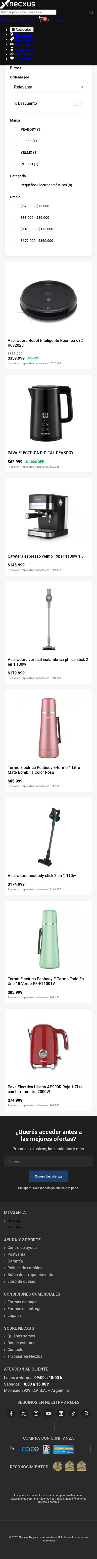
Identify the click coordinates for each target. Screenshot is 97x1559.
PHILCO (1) (29, 164)
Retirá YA (22, 34)
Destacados (25, 39)
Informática (25, 49)
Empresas (23, 54)
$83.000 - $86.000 (35, 218)
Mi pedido (14, 1220)
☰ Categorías (22, 29)
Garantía (15, 1261)
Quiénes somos (21, 1336)
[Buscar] (91, 12)
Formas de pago (22, 1302)
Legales (14, 1315)
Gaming (21, 44)
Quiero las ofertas (48, 1176)
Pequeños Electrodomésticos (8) (46, 185)
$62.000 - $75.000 (35, 206)
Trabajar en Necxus (24, 1356)
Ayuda (10, 20)
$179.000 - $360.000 (37, 241)
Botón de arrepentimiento (30, 1274)
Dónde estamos (21, 1342)
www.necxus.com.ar (23, 1498)
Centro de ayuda (22, 1247)
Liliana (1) (29, 141)
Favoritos (23, 59)
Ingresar (29, 20)
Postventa (16, 1254)
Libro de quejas (21, 1281)
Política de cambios (24, 1267)
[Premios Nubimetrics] (69, 1467)
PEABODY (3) (31, 129)
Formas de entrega (24, 1308)
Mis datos (14, 1227)
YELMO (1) (29, 152)
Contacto (57, 20)
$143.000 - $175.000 (37, 229)
